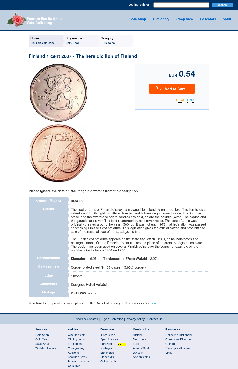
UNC (190, 100)
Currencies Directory (178, 339)
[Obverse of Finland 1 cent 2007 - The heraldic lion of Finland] (58, 121)
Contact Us (154, 319)
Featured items (77, 357)
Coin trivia (74, 366)
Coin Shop (137, 19)
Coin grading (76, 348)
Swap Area (184, 19)
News (87, 319)
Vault (227, 19)
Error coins (75, 344)
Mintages (106, 348)
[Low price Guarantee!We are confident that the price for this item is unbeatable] (180, 100)
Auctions (73, 352)
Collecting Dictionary (178, 335)
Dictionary (161, 19)
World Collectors (45, 348)
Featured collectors (80, 361)
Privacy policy (135, 319)
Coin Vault (41, 339)
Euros (136, 344)
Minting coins (76, 339)
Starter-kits (107, 357)
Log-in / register (139, 4)
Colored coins (109, 361)
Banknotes (107, 352)
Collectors (208, 19)
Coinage (170, 344)
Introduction (107, 335)
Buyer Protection (112, 319)
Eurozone (106, 344)
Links (168, 352)
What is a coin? (77, 335)
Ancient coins (141, 357)
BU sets (138, 352)
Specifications (109, 339)
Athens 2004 (141, 348)
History (137, 335)
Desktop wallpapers (178, 348)
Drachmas (139, 339)
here (153, 302)
